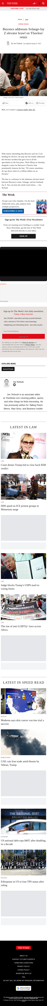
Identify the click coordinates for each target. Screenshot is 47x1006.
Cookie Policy (24, 970)
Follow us (30, 103)
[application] (23, 263)
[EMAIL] (15, 384)
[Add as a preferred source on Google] (23, 988)
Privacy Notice (30, 345)
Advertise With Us (23, 973)
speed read (23, 24)
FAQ (23, 977)
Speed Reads (8, 369)
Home (20, 19)
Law (26, 19)
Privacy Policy (23, 966)
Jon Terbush (18, 43)
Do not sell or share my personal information (23, 980)
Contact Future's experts (23, 959)
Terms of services (28, 342)
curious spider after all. (26, 110)
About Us (23, 956)
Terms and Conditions (23, 963)
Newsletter (41, 103)
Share (6, 103)
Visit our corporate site (31, 998)
